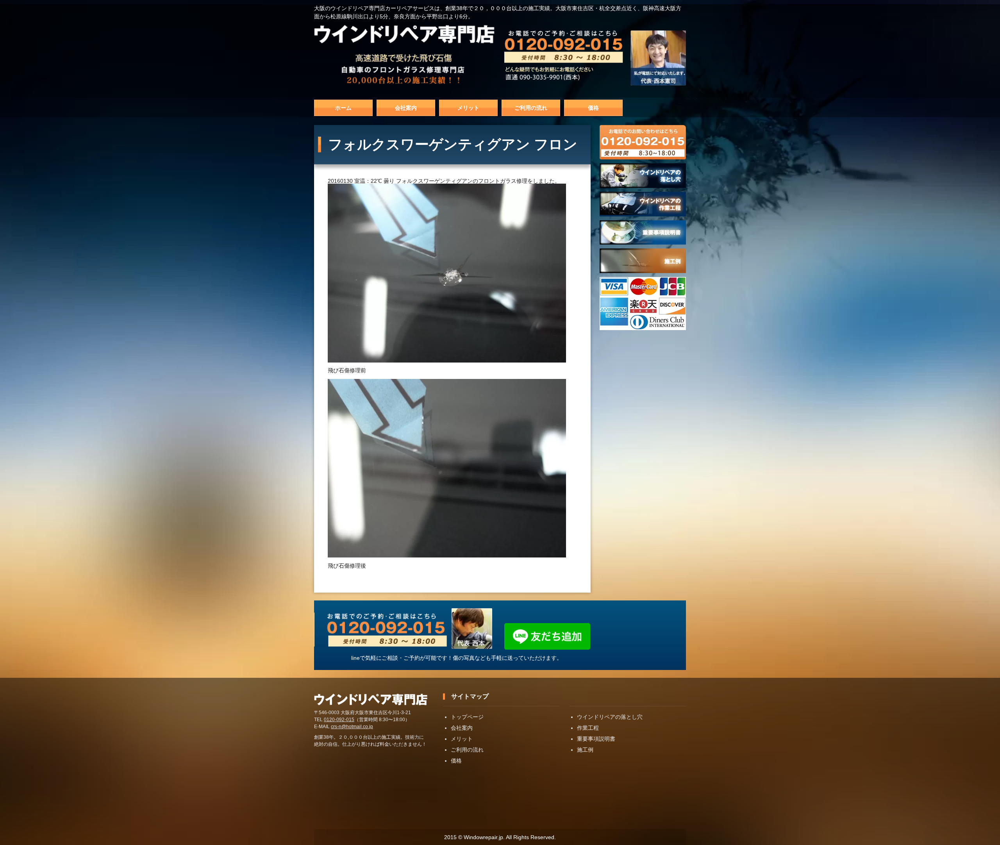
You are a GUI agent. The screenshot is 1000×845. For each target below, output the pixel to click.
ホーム (343, 108)
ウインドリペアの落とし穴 (610, 717)
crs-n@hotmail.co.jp (352, 726)
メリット (468, 108)
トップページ (467, 717)
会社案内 (406, 108)
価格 (593, 108)
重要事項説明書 (596, 738)
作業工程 (588, 728)
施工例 (585, 749)
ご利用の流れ (530, 108)
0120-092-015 (339, 719)
